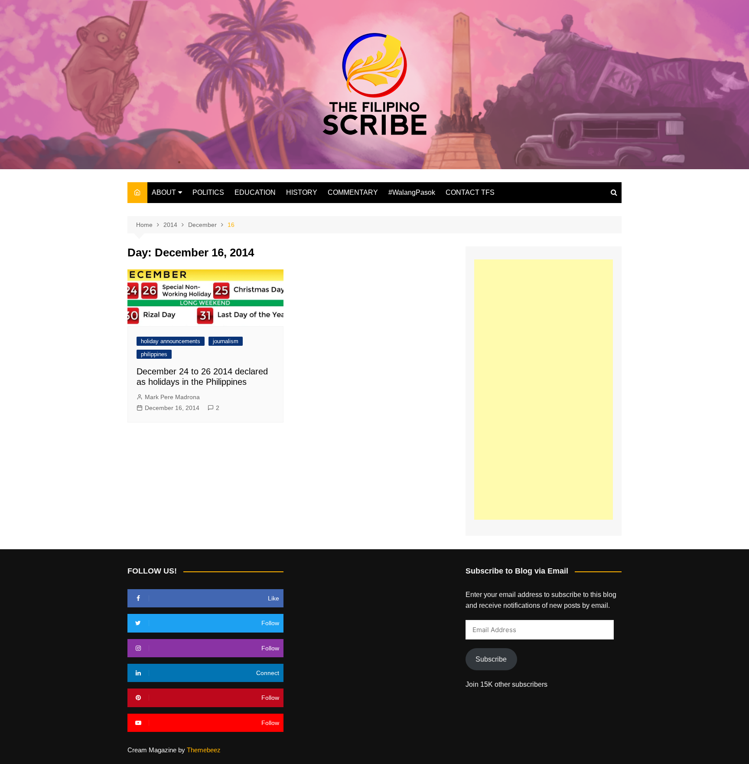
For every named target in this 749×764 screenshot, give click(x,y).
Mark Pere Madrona (172, 396)
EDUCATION (255, 192)
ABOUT (164, 192)
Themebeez (204, 750)
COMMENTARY (353, 192)
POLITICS (208, 192)
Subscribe (491, 659)
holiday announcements (170, 341)
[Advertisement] (543, 389)
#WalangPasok (411, 192)
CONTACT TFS (470, 192)
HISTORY (301, 192)
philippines (154, 354)
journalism (225, 341)
